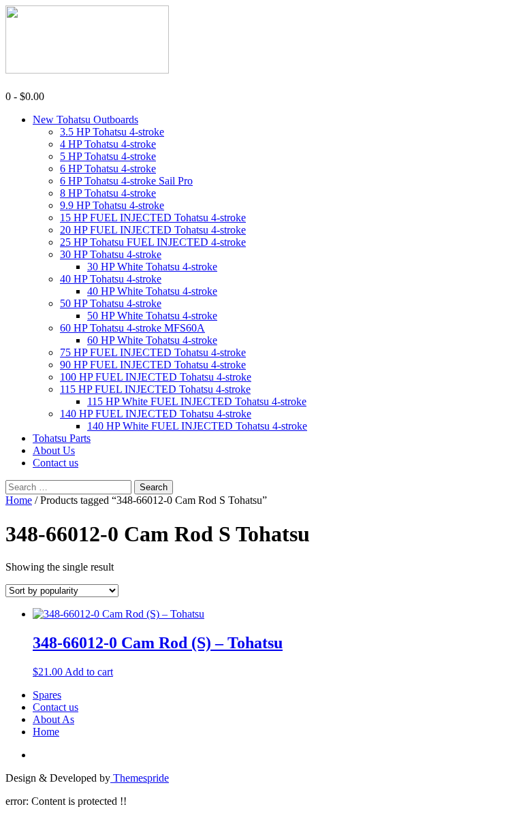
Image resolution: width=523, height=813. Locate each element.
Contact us (55, 462)
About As (53, 719)
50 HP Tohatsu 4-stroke (110, 303)
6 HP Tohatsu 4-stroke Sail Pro (126, 181)
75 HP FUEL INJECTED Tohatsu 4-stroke (153, 352)
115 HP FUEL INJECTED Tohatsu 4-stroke (155, 389)
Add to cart (89, 672)
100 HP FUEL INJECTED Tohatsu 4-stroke (155, 377)
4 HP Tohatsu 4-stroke (108, 144)
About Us (54, 450)
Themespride (139, 778)
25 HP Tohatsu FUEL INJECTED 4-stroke (153, 242)
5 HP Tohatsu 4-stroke (108, 156)
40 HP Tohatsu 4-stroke (110, 279)
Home (18, 500)
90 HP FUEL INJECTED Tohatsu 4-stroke (153, 364)
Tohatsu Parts (62, 438)
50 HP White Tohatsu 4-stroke (152, 315)
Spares (47, 695)
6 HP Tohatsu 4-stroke (108, 168)
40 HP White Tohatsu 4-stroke (152, 291)
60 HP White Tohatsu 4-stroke (152, 340)
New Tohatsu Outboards (85, 119)
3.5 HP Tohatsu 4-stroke (112, 132)
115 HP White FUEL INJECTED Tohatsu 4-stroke (196, 401)
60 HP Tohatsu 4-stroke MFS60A (132, 328)
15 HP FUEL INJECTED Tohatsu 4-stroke (153, 217)
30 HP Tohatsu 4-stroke (110, 254)
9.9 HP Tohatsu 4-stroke (112, 205)
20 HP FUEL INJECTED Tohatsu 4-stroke (153, 230)
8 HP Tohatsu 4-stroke (108, 193)
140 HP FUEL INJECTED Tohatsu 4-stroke (155, 413)
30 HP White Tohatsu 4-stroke (152, 266)
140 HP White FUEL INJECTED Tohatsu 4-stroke (197, 426)
